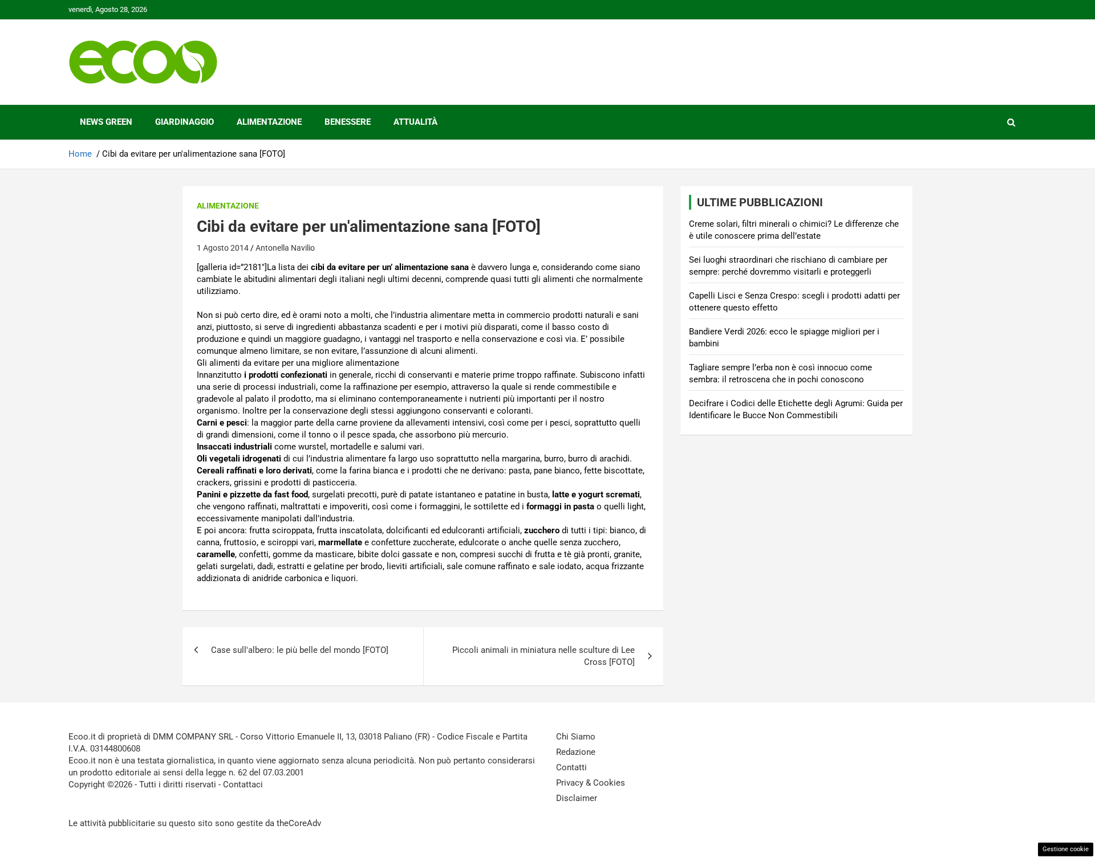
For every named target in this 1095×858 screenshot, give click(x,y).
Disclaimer (576, 798)
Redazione (575, 752)
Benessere (348, 122)
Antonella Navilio (285, 247)
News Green (106, 122)
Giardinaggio (184, 122)
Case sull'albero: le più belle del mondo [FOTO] (299, 650)
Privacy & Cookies (590, 783)
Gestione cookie (1066, 849)
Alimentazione (269, 122)
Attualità (415, 122)
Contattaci (243, 784)
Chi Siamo (575, 737)
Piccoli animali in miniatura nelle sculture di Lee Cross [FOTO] (543, 656)
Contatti (571, 767)
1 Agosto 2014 (223, 247)
